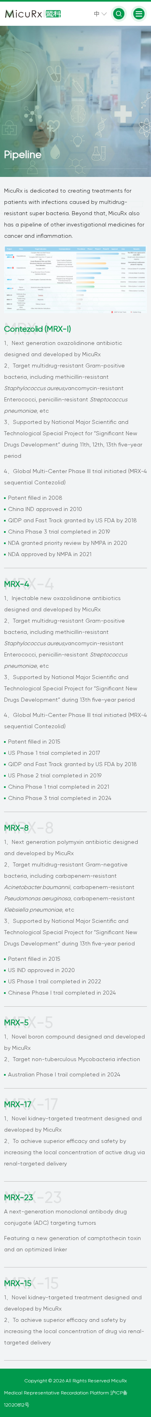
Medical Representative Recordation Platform (57, 1393)
